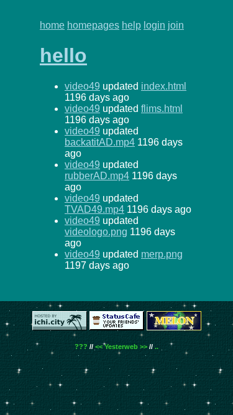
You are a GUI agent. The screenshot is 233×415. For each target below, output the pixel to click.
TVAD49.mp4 (94, 209)
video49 (82, 86)
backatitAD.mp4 (100, 142)
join (176, 25)
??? (81, 346)
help (131, 25)
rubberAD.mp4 (97, 175)
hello (63, 55)
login (154, 25)
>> (143, 346)
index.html (163, 86)
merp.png (162, 254)
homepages (93, 25)
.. (156, 346)
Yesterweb (121, 346)
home (52, 25)
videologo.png (96, 231)
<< (99, 346)
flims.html (162, 108)
